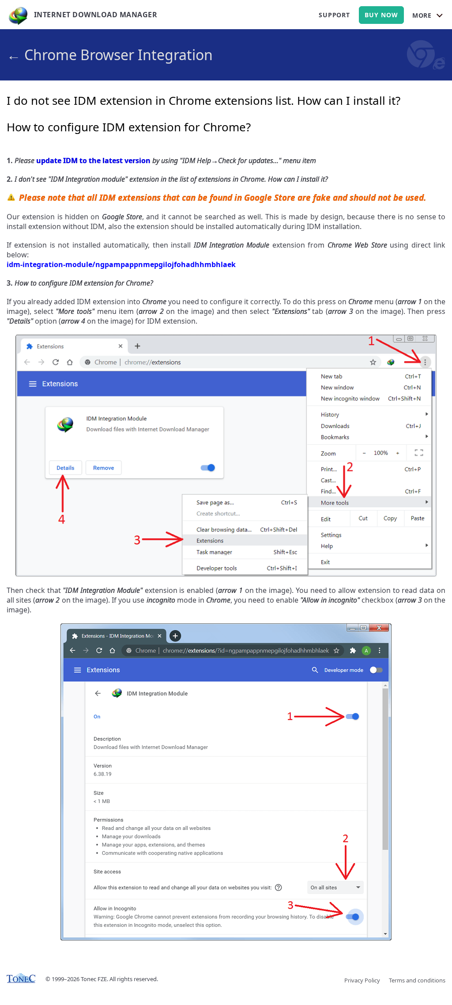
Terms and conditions (417, 980)
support (334, 15)
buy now (381, 15)
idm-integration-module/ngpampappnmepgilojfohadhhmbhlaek (121, 264)
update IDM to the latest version (93, 160)
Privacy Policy (362, 980)
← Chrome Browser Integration (110, 54)
